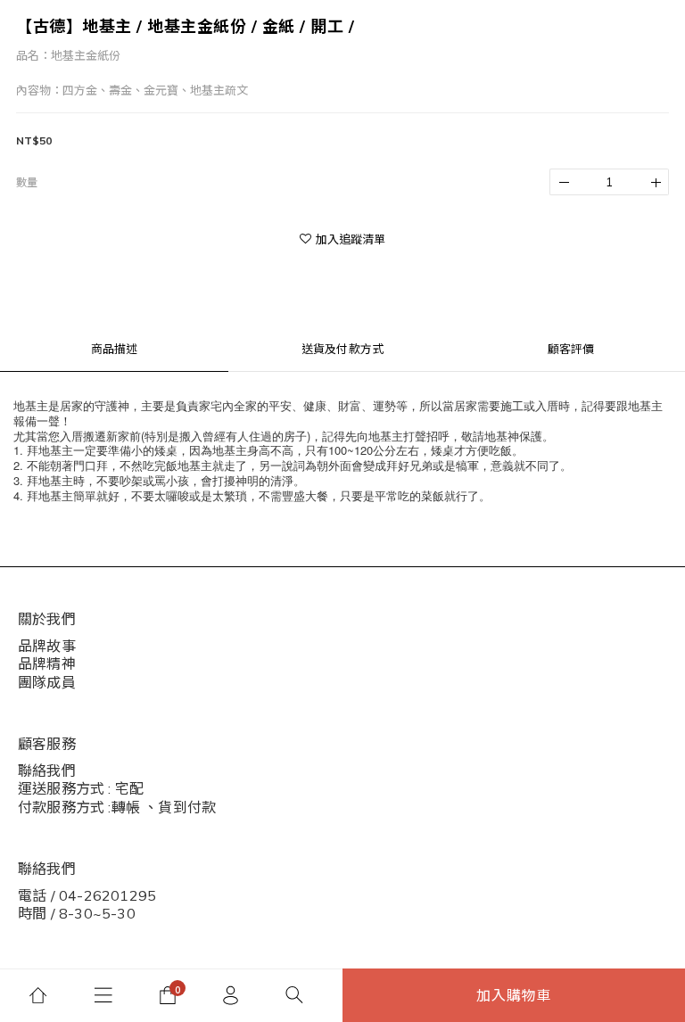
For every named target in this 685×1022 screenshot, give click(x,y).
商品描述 (114, 349)
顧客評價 (571, 349)
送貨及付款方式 (342, 349)
